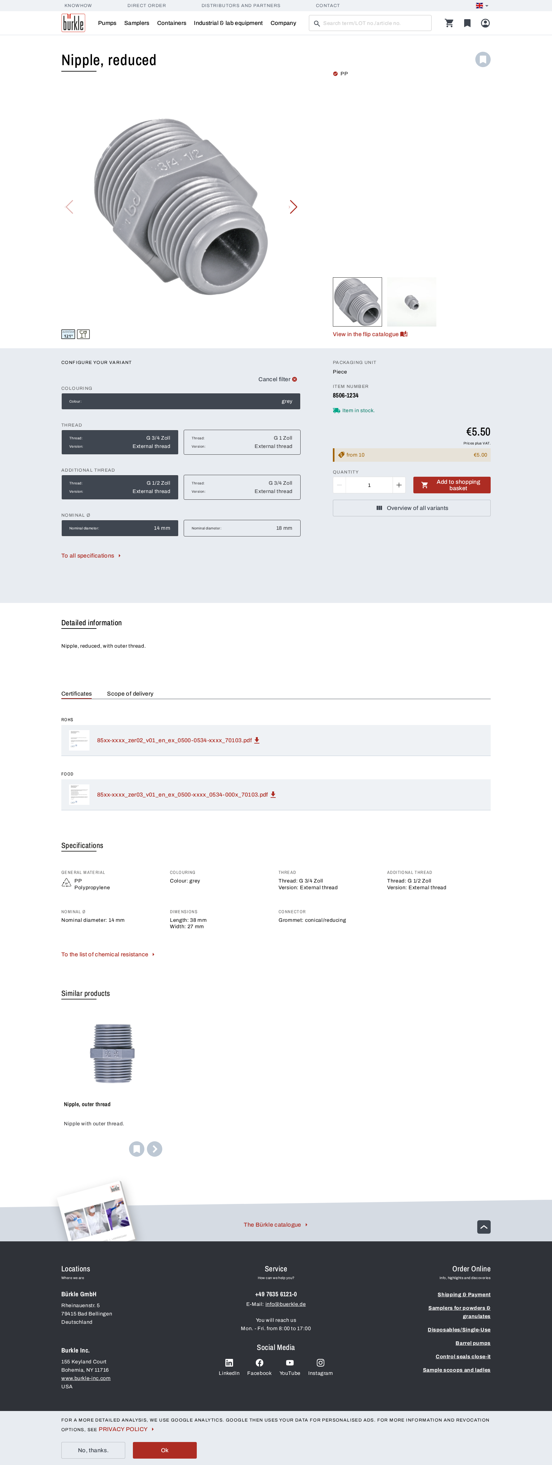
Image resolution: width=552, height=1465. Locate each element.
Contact (328, 5)
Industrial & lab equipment (228, 23)
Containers (172, 23)
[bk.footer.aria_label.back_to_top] (484, 1227)
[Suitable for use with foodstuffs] (83, 334)
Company (283, 23)
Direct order (146, 5)
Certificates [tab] (76, 693)
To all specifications (87, 555)
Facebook (259, 1373)
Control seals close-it (463, 1356)
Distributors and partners (241, 5)
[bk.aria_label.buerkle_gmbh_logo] (73, 23)
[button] (293, 207)
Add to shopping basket (458, 485)
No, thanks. (93, 1450)
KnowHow (78, 5)
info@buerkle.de (285, 1304)
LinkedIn (229, 1373)
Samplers (137, 23)
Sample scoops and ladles (457, 1370)
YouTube (290, 1373)
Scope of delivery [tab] (130, 693)
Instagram (320, 1373)
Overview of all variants (417, 508)
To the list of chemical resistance (104, 954)
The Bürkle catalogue (272, 1225)
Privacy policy (123, 1429)
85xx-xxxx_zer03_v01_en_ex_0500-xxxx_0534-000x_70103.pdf (182, 794)
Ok (165, 1450)
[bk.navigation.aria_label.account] (485, 23)
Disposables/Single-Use (459, 1329)
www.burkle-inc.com (86, 1378)
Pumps (107, 23)
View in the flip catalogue (366, 334)
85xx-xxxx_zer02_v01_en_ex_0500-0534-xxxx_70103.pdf (174, 740)
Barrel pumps (473, 1343)
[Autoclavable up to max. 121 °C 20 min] (68, 334)
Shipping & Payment (464, 1294)
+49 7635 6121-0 (276, 1294)
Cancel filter (274, 379)
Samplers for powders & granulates (459, 1312)
